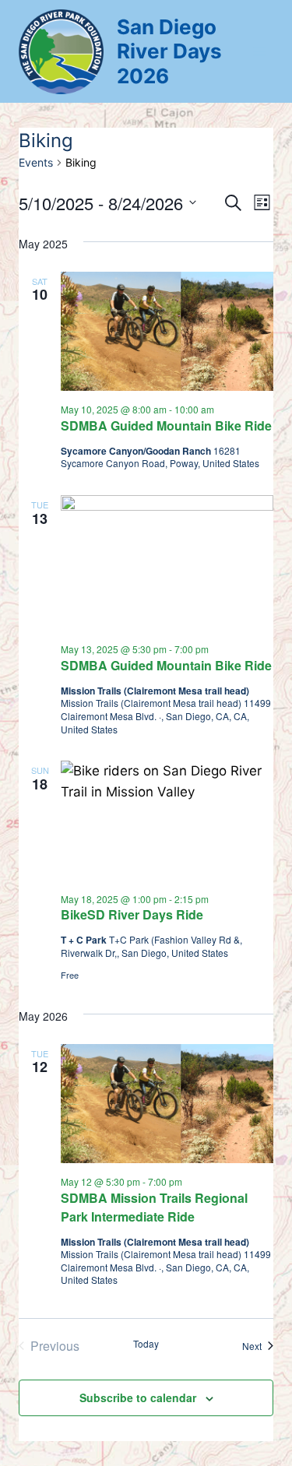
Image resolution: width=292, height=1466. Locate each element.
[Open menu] (259, 51)
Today (146, 1344)
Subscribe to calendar (137, 1397)
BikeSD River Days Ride (132, 914)
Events (36, 162)
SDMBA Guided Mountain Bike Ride (166, 425)
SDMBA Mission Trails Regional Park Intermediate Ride (154, 1207)
